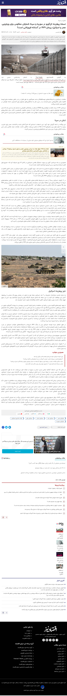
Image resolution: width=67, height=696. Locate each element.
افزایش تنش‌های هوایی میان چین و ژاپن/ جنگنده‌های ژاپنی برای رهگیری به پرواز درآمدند (43, 609)
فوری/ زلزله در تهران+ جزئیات (55, 488)
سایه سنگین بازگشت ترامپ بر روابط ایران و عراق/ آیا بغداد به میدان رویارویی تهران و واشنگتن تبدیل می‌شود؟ (36, 361)
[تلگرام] (9, 427)
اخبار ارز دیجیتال (59, 669)
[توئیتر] (6, 427)
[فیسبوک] (3, 427)
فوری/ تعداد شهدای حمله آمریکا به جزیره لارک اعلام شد (48, 497)
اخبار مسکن (61, 656)
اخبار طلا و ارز (60, 649)
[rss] (43, 640)
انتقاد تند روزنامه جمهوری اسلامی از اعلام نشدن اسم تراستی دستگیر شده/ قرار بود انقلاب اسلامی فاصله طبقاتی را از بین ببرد (33, 493)
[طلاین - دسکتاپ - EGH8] (33, 13)
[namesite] (61, 2)
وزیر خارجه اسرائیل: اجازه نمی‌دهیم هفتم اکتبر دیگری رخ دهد (48, 356)
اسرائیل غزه (50, 418)
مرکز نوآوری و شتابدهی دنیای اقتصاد (22, 667)
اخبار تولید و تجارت (59, 664)
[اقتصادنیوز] (50, 629)
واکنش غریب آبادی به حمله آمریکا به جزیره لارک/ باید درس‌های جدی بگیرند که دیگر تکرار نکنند (41, 606)
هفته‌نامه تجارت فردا (26, 656)
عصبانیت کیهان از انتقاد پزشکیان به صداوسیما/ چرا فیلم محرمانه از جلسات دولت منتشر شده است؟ (38, 505)
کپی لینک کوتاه (61, 427)
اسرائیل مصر (61, 418)
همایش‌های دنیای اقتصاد (25, 664)
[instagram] (50, 640)
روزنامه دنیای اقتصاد (26, 650)
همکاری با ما (27, 636)
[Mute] (38, 452)
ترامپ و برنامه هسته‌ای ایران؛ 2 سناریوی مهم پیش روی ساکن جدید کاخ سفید (44, 364)
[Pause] (36, 452)
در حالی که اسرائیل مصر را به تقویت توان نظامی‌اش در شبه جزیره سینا (44, 80)
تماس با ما (27, 633)
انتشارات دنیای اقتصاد (26, 661)
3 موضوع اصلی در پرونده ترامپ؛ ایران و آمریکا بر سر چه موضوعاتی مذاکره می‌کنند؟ (43, 359)
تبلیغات (28, 631)
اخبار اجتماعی (60, 666)
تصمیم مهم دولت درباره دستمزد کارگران (54, 584)
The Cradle (39, 77)
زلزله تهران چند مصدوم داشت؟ (54, 501)
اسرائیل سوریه (60, 421)
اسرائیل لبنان (40, 418)
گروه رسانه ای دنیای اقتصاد (25, 647)
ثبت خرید (18, 451)
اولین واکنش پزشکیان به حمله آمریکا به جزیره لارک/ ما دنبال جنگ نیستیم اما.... (43, 509)
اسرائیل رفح (29, 418)
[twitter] (53, 640)
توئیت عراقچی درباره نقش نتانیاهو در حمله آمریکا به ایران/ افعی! (48, 599)
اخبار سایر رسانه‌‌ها (59, 671)
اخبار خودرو (61, 659)
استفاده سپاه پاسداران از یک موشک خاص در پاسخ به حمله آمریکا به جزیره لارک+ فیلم (41, 513)
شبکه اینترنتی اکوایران (26, 653)
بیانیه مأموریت (26, 638)
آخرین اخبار (60, 581)
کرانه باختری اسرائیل (17, 418)
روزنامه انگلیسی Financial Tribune (23, 659)
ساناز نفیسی (59, 32)
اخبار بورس (61, 654)
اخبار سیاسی (24, 32)
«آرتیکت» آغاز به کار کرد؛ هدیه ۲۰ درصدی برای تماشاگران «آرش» (48, 602)
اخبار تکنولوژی (60, 661)
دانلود (4, 286)
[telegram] (46, 640)
